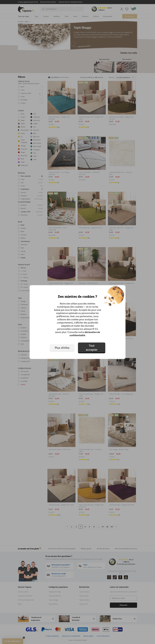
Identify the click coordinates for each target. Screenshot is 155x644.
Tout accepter (91, 347)
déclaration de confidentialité (84, 333)
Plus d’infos (62, 347)
